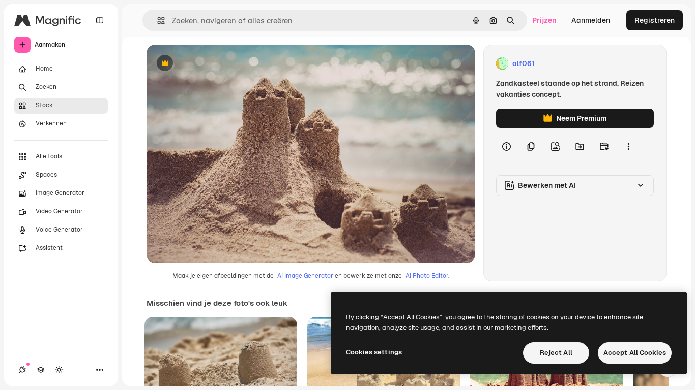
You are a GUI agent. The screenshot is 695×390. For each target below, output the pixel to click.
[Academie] (41, 370)
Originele (213, 64)
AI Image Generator (305, 276)
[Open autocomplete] (157, 20)
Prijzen (544, 20)
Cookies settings (374, 352)
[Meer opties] (628, 146)
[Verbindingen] (22, 370)
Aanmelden (590, 20)
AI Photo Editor (427, 276)
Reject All (556, 352)
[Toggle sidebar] (100, 20)
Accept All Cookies (634, 352)
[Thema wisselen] (59, 370)
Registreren (654, 20)
